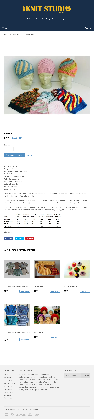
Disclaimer (7, 377)
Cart (90, 28)
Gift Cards (7, 395)
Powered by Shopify (30, 410)
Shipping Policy (9, 383)
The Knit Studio (14, 410)
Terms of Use (9, 380)
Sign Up (86, 376)
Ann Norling (17, 34)
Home (6, 34)
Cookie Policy (8, 392)
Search (6, 374)
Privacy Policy (9, 389)
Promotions (8, 398)
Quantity (7, 145)
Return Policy (8, 386)
